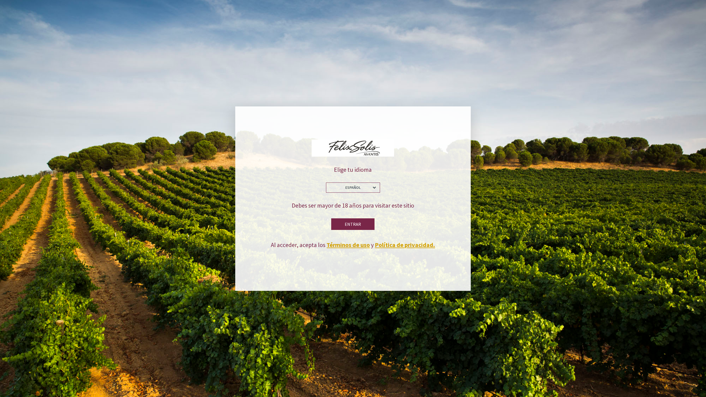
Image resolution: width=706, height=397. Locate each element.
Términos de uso (348, 245)
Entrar (353, 224)
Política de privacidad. (405, 245)
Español (353, 187)
